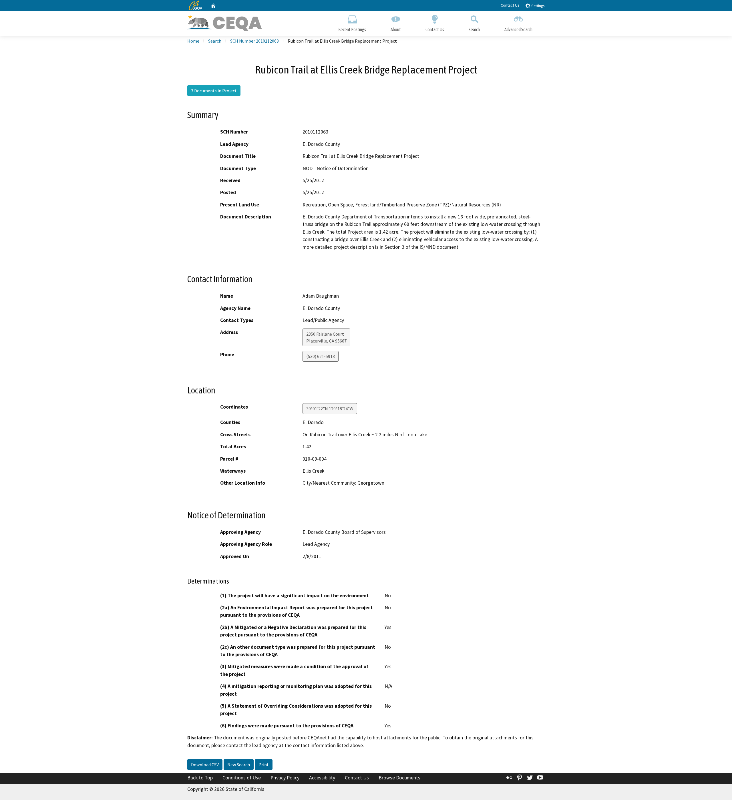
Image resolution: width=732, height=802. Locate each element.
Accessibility (322, 778)
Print (263, 764)
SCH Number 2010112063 (254, 41)
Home (193, 41)
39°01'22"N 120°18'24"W (329, 408)
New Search (238, 764)
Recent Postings (352, 29)
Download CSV (205, 764)
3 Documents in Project (214, 90)
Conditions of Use (241, 778)
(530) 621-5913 (320, 356)
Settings (537, 5)
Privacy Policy (284, 778)
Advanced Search (518, 29)
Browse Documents (399, 778)
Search (474, 29)
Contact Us (510, 5)
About (396, 29)
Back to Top (200, 778)
